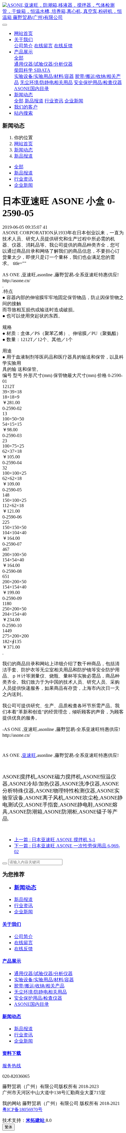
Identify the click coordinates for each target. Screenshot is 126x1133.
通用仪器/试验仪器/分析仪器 (43, 64)
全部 (18, 57)
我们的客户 (26, 106)
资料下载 (11, 1053)
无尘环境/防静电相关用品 (46, 82)
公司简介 (23, 45)
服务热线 (11, 1065)
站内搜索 (23, 113)
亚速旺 (29, 755)
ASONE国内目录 (31, 88)
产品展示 (23, 51)
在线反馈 (63, 45)
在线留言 (43, 45)
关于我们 (23, 39)
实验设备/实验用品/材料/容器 (44, 76)
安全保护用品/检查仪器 (98, 82)
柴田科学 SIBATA (32, 70)
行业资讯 (54, 100)
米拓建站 (36, 1120)
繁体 (8, 1127)
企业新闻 (73, 100)
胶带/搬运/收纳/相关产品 (39, 985)
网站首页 (23, 33)
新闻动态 (23, 94)
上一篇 (54, 839)
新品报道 (34, 100)
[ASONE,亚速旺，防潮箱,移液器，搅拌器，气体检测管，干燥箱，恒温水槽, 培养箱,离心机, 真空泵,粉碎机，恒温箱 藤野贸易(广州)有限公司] (63, 11)
